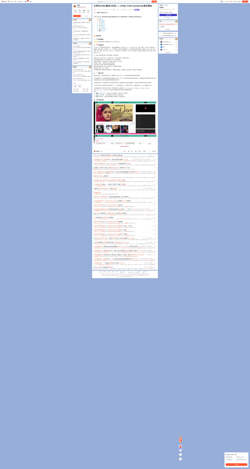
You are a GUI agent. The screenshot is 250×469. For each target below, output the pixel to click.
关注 (101, 151)
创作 (245, 1)
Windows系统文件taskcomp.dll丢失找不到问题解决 (81, 62)
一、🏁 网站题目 (101, 20)
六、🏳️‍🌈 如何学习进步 (102, 29)
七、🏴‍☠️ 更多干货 (101, 30)
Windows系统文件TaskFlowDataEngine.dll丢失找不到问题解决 (81, 48)
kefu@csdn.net (133, 272)
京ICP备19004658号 (115, 273)
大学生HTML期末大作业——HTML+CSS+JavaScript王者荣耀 (80, 28)
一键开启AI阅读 (168, 14)
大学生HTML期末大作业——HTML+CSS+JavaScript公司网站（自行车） (82, 79)
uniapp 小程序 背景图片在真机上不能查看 (81, 35)
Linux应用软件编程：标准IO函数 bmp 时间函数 (81, 55)
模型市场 (27, 1)
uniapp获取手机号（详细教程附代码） (81, 32)
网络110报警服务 (108, 275)
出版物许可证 (142, 275)
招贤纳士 (104, 272)
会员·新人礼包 (228, 1)
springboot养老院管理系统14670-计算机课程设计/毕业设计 (81, 52)
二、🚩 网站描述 (101, 22)
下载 (12, 1)
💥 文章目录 (100, 19)
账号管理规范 (128, 275)
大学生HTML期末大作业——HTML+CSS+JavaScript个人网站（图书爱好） (81, 71)
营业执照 (146, 275)
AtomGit (20, 1)
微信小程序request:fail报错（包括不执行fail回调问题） (81, 39)
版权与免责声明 (133, 275)
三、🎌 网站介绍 (101, 24)
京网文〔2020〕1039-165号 (124, 273)
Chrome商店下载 (122, 275)
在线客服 (139, 272)
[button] (167, 18)
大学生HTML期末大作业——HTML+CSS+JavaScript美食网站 (170, 35)
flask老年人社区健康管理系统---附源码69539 (81, 59)
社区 (15, 1)
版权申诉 (138, 275)
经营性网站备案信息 (133, 273)
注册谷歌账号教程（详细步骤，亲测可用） (81, 23)
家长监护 (103, 275)
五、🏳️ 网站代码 (101, 27)
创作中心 (239, 1)
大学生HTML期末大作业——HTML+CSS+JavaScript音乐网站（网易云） (170, 33)
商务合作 (109, 272)
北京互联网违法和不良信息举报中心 (143, 273)
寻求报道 (113, 272)
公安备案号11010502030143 (105, 273)
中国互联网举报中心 (115, 275)
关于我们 (100, 272)
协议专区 (117, 272)
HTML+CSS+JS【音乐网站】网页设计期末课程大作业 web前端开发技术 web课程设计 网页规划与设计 (168, 24)
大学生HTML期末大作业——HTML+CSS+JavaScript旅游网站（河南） (81, 75)
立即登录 (236, 464)
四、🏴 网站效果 (101, 25)
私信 (87, 16)
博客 (9, 1)
